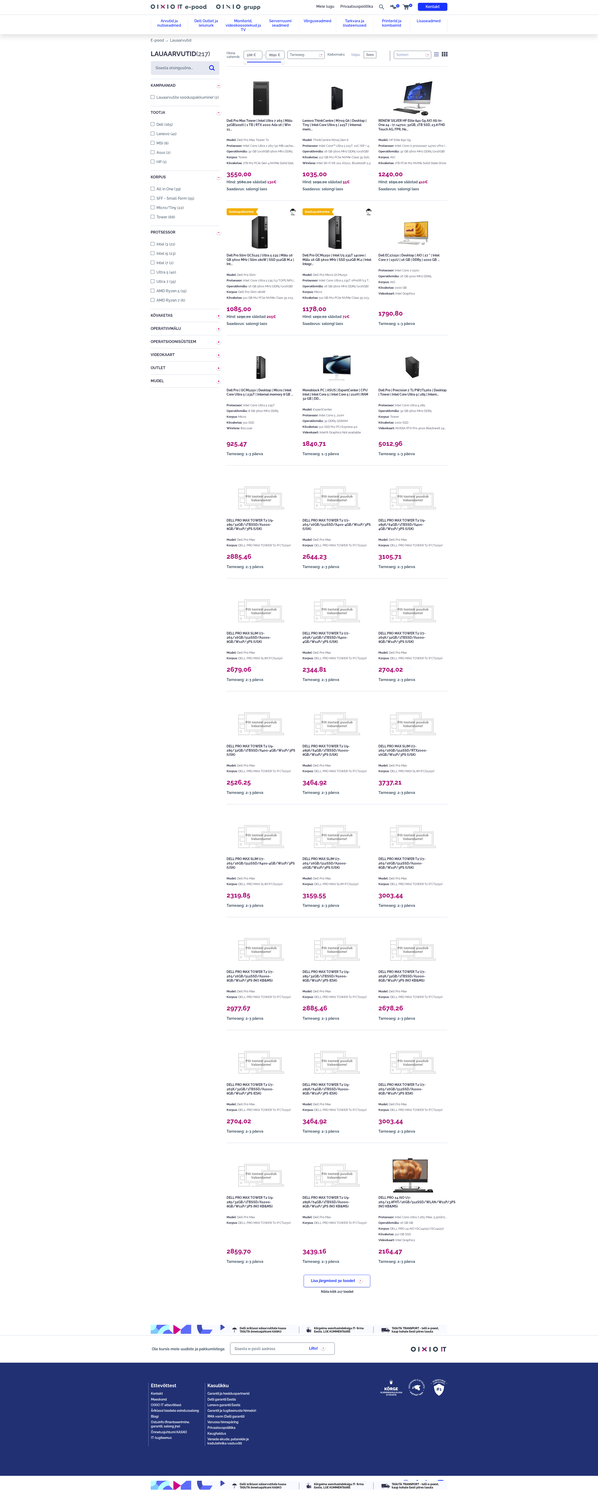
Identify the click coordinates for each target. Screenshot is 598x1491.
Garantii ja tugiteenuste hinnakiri (231, 1410)
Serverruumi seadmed (280, 23)
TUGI (293, 215)
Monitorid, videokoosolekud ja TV (243, 25)
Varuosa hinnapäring (222, 1422)
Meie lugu (325, 6)
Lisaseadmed (429, 21)
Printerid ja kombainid (391, 23)
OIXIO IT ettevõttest (166, 1405)
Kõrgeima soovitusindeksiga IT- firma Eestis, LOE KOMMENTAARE (339, 1330)
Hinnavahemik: (233, 55)
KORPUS (158, 177)
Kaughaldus (216, 1433)
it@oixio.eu (327, 1483)
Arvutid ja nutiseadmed (169, 23)
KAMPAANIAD (163, 85)
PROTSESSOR (163, 232)
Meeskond (159, 1399)
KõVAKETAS (162, 315)
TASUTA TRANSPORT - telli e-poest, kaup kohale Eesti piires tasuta (415, 1330)
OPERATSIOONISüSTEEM (173, 341)
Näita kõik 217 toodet (337, 1291)
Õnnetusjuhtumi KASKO (169, 1432)
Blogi (155, 1416)
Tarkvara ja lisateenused (354, 23)
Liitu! (313, 1348)
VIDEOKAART (163, 355)
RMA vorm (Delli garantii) (226, 1416)
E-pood (157, 40)
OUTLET (158, 368)
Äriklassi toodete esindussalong (175, 1410)
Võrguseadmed (317, 21)
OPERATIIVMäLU (166, 328)
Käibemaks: (336, 54)
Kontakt (433, 6)
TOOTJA (158, 112)
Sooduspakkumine (241, 211)
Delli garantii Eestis (221, 1399)
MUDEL (157, 381)
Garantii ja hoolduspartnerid (228, 1393)
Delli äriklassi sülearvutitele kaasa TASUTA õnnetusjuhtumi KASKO (263, 1330)
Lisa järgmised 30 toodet (333, 1281)
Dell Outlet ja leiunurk (206, 23)
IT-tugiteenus (161, 1438)
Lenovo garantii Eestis (223, 1405)
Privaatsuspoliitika (356, 6)
